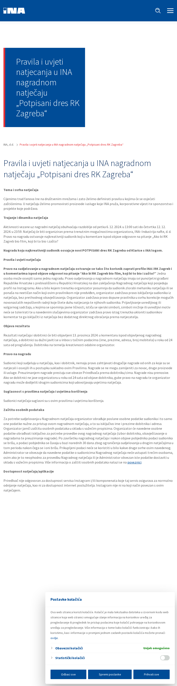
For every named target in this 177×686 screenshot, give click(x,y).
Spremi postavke (110, 674)
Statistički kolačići (70, 658)
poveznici (134, 462)
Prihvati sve (151, 674)
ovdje (54, 638)
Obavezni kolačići (69, 648)
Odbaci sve (68, 674)
